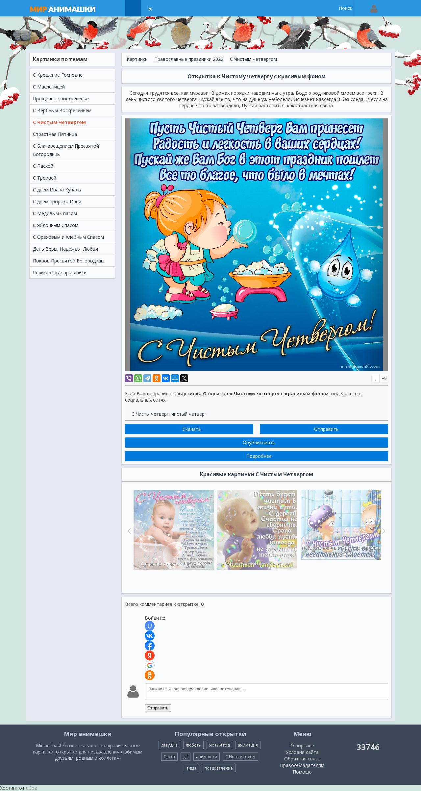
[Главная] (69, 8)
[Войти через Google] (150, 665)
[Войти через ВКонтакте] (150, 636)
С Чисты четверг (150, 414)
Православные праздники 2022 (188, 59)
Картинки (137, 59)
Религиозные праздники (60, 272)
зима (191, 768)
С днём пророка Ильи (57, 201)
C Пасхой (43, 166)
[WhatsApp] (138, 378)
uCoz (31, 788)
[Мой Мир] (175, 378)
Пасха (169, 756)
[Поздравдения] (166, 8)
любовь (193, 745)
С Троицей (44, 178)
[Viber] (129, 378)
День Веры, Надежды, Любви (65, 249)
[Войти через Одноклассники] (150, 675)
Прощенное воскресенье (61, 98)
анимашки (206, 756)
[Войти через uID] (150, 626)
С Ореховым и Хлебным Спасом (68, 237)
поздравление (219, 768)
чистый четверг (189, 414)
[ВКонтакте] (166, 378)
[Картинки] (133, 8)
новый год (219, 745)
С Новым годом (240, 756)
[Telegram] (147, 378)
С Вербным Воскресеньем (62, 110)
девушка (169, 745)
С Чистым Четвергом (59, 122)
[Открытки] (117, 8)
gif (185, 756)
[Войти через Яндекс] (150, 655)
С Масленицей (49, 87)
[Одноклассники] (157, 378)
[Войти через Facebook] (150, 646)
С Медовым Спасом (55, 213)
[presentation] (128, 530)
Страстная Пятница (55, 134)
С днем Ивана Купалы (57, 189)
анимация (248, 745)
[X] (184, 378)
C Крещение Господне (58, 75)
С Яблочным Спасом (55, 225)
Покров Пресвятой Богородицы (68, 261)
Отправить (157, 707)
